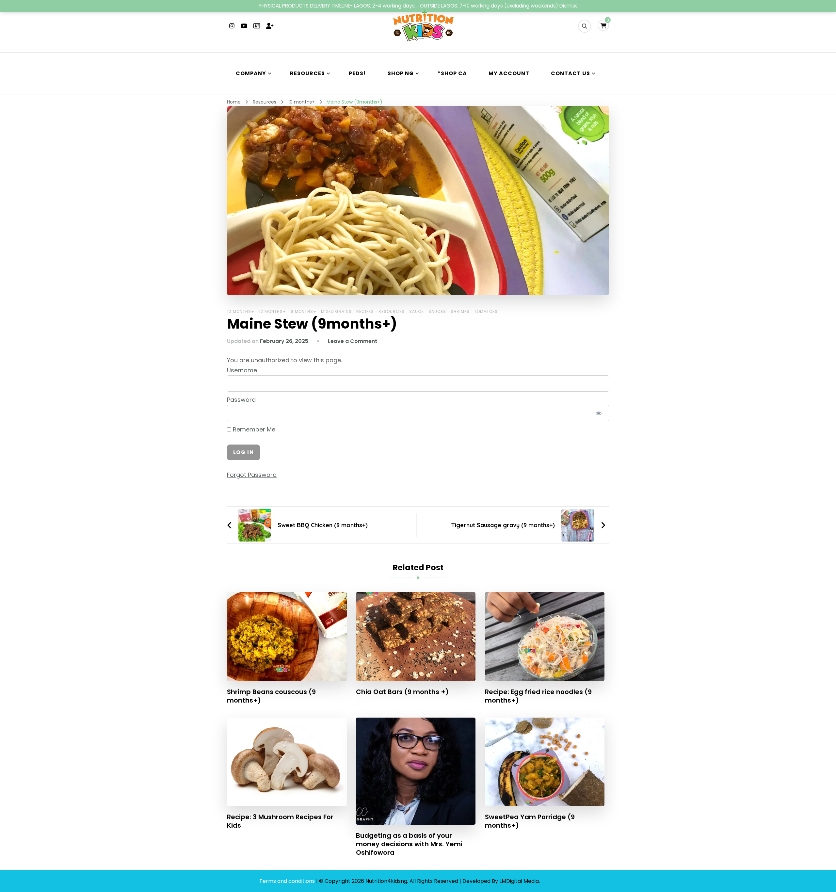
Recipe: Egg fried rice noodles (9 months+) (538, 696)
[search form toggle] (584, 26)
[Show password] (598, 413)
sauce (416, 311)
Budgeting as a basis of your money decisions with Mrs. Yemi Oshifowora (409, 844)
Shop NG (401, 73)
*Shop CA (452, 73)
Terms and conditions (287, 881)
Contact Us (570, 73)
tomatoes (486, 311)
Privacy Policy (559, 881)
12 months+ (272, 311)
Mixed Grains (336, 311)
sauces (437, 311)
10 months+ (240, 311)
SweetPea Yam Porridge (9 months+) (530, 821)
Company (251, 73)
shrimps (460, 311)
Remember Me (253, 429)
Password (241, 400)
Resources (307, 73)
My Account (509, 73)
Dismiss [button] (568, 5)
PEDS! (357, 73)
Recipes (365, 311)
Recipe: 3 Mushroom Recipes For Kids (280, 821)
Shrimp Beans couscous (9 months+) (271, 696)
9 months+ (303, 311)
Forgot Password (252, 475)
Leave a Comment (352, 341)
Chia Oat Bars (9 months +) (402, 692)
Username (242, 370)
